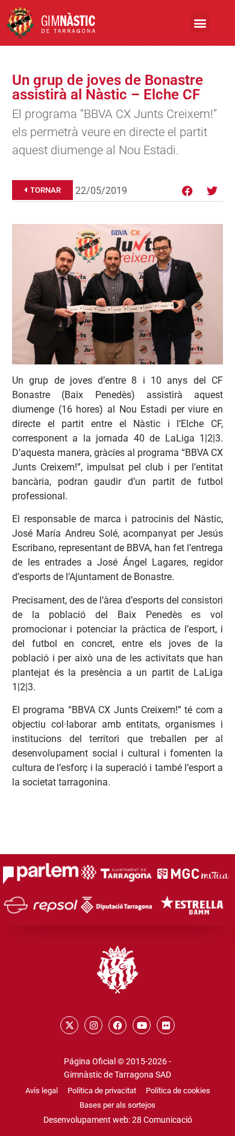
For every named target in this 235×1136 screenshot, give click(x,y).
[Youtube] (142, 1025)
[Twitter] (212, 191)
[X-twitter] (69, 1025)
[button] (200, 23)
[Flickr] (166, 1025)
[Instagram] (93, 1025)
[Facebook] (187, 191)
